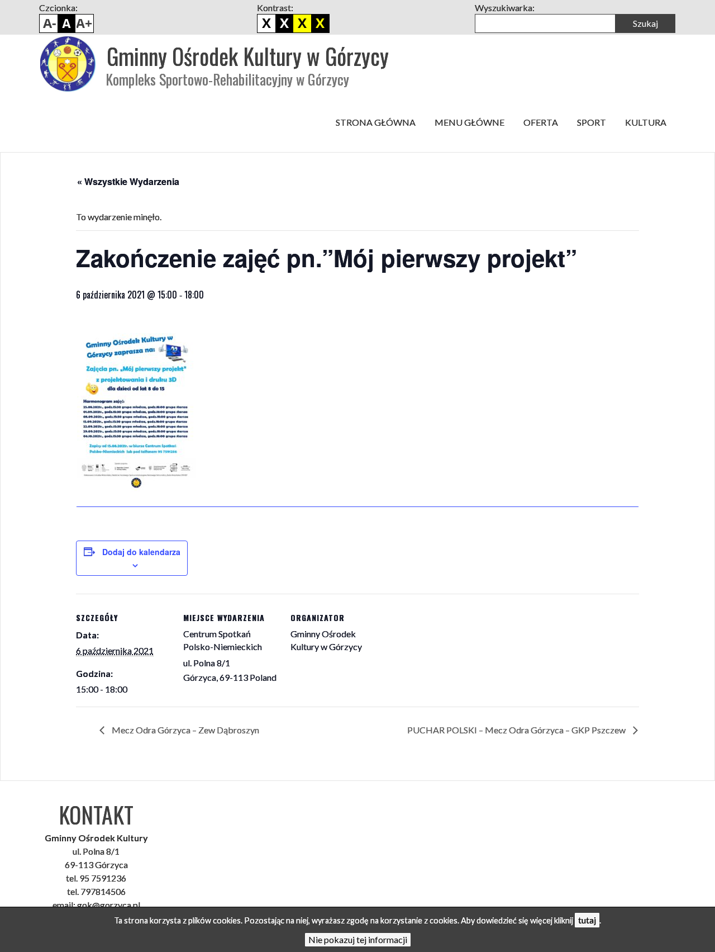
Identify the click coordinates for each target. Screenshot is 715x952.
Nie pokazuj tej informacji (357, 939)
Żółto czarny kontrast (320, 23)
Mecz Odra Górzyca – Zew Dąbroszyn (184, 729)
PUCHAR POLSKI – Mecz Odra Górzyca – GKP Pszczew (517, 729)
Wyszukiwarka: (505, 7)
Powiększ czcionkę (84, 23)
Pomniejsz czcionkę (48, 23)
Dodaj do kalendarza (141, 551)
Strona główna (376, 122)
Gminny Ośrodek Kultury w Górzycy (248, 55)
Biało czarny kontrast (284, 23)
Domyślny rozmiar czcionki (66, 23)
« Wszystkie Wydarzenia (128, 181)
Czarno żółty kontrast (302, 23)
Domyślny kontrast (266, 23)
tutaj (587, 920)
